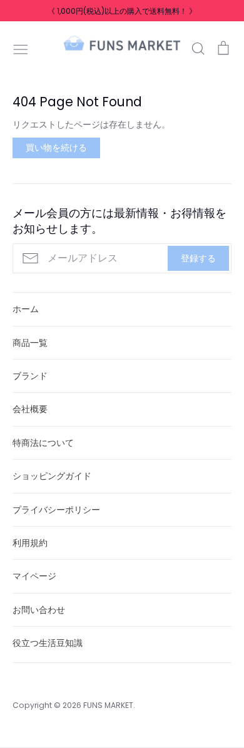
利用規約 (30, 543)
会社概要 (30, 409)
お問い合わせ (39, 610)
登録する (198, 258)
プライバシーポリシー (56, 509)
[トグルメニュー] (21, 48)
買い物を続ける (56, 147)
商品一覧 (30, 342)
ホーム (26, 309)
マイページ (34, 576)
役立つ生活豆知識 (48, 643)
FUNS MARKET (108, 705)
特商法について (43, 443)
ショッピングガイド (52, 476)
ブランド (30, 376)
